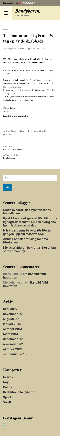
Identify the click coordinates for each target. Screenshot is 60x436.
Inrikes (9, 134)
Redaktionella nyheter (19, 392)
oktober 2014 (12, 329)
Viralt (7, 402)
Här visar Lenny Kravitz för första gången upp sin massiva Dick (27, 232)
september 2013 (15, 354)
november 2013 (14, 344)
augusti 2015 (12, 319)
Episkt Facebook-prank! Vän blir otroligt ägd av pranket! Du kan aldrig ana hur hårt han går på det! (30, 222)
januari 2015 (12, 324)
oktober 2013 (12, 349)
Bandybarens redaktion (15, 48)
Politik (7, 387)
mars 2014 (10, 334)
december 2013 (14, 339)
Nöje (6, 382)
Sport (7, 397)
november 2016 (14, 314)
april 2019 (10, 309)
